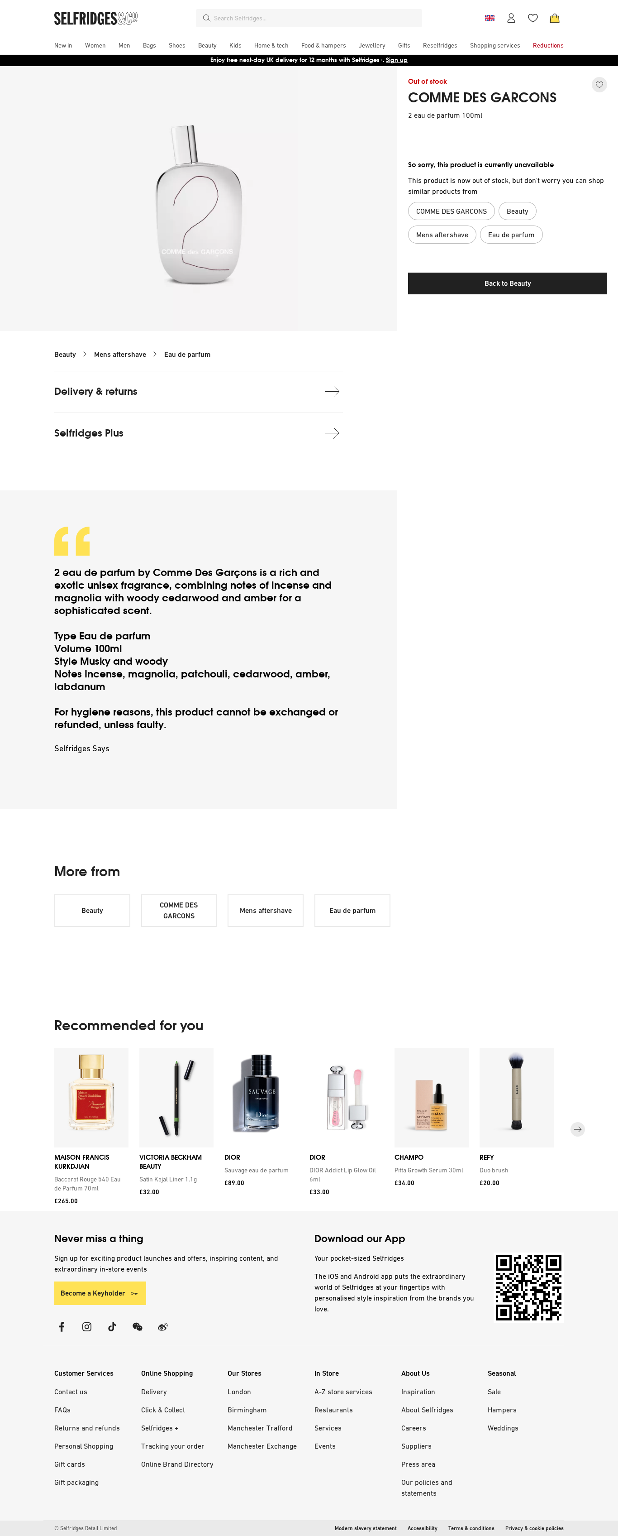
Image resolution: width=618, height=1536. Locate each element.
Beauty (65, 354)
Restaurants (333, 1410)
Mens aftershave (120, 354)
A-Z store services (343, 1391)
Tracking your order (172, 1446)
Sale (494, 1391)
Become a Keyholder (93, 1293)
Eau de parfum (187, 354)
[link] (89, 1184)
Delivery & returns (96, 391)
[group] (309, 1129)
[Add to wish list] (599, 84)
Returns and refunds (87, 1428)
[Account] (511, 18)
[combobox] (316, 18)
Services (328, 1428)
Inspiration (418, 1391)
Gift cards (69, 1464)
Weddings (503, 1428)
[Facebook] (61, 1332)
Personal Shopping (83, 1446)
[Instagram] (87, 1332)
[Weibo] (163, 1332)
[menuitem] (63, 45)
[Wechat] (137, 1332)
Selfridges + (160, 1428)
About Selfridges (427, 1410)
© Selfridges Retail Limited (85, 1528)
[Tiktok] (112, 1332)
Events (325, 1446)
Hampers (502, 1410)
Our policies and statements (426, 1487)
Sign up (397, 60)
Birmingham (247, 1410)
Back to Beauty (508, 283)
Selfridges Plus (89, 433)
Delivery (154, 1391)
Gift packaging (76, 1482)
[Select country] (489, 18)
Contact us (70, 1391)
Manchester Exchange (262, 1446)
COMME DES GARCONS (482, 98)
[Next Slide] (577, 1130)
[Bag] (555, 18)
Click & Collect (163, 1410)
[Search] (207, 18)
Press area (418, 1464)
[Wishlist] (533, 18)
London (239, 1391)
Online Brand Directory (177, 1464)
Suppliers (416, 1446)
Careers (413, 1428)
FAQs (62, 1410)
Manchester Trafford (260, 1428)
